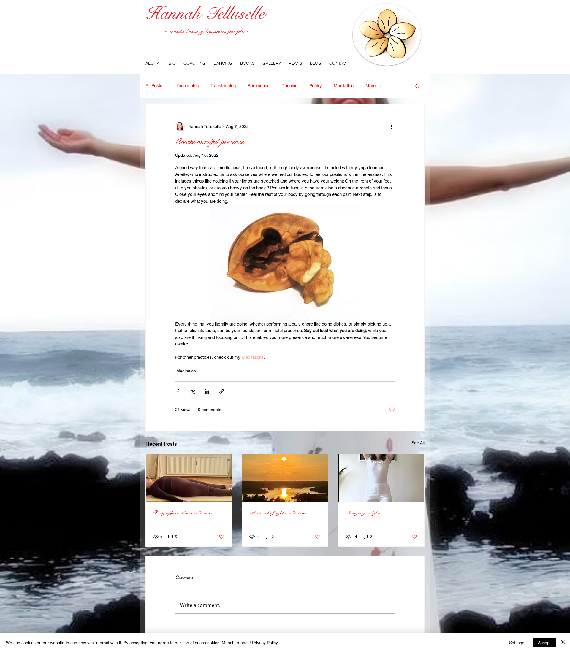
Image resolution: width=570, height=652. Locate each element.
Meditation (344, 85)
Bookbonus (259, 85)
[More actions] (391, 126)
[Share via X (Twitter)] (192, 391)
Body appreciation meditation (182, 512)
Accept (544, 642)
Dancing (289, 85)
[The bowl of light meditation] (285, 478)
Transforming (223, 85)
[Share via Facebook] (178, 391)
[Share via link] (221, 391)
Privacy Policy (265, 642)
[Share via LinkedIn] (207, 391)
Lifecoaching (186, 85)
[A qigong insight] (381, 478)
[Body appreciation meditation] (189, 478)
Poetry (315, 85)
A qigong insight (362, 512)
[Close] (562, 642)
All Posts (153, 85)
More (370, 85)
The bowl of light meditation (277, 512)
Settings (516, 642)
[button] (417, 85)
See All (418, 442)
